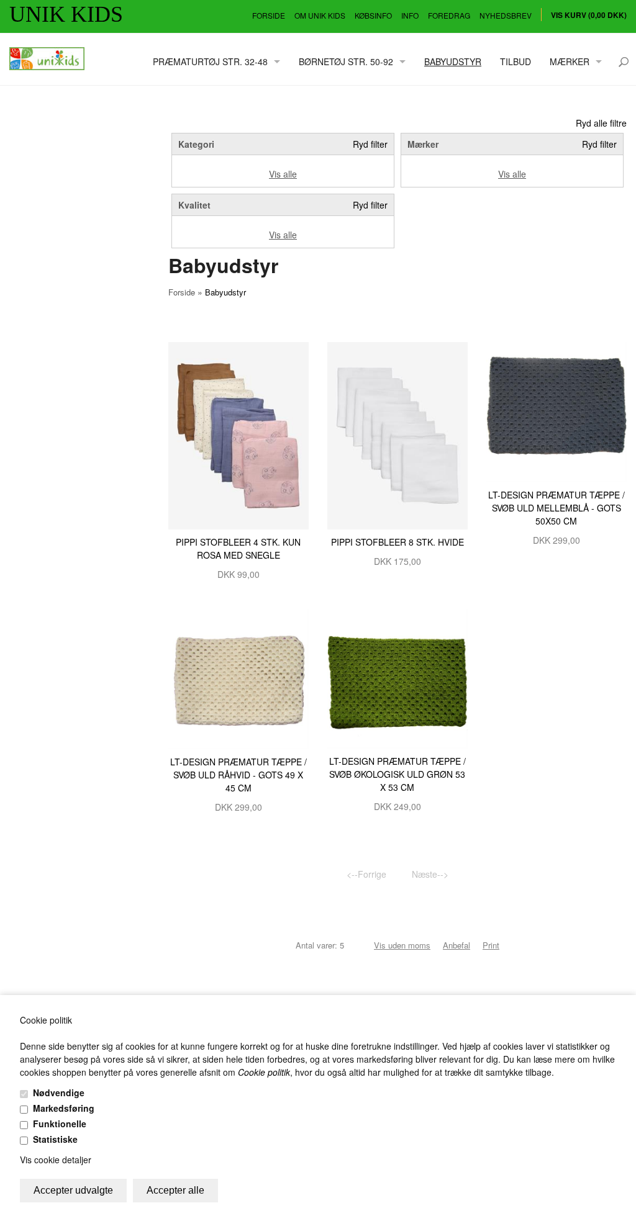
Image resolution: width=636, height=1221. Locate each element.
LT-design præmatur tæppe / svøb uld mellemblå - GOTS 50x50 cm (556, 508)
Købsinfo (373, 15)
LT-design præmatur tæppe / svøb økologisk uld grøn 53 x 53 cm (397, 774)
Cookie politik (264, 1072)
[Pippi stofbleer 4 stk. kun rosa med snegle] (238, 434)
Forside (268, 15)
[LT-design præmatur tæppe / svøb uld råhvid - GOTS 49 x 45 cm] (238, 677)
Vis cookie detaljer (55, 1159)
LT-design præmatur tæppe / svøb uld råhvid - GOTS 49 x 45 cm (238, 774)
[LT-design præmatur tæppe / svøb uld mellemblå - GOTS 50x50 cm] (556, 411)
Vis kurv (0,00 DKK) (589, 14)
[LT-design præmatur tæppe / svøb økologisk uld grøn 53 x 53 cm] (397, 677)
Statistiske (55, 1139)
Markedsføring (63, 1108)
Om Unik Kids (319, 15)
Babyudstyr (452, 61)
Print (491, 945)
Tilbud (515, 61)
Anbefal (456, 945)
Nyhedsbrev (505, 15)
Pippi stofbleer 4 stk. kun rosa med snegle (238, 548)
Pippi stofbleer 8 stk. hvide (397, 542)
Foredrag (449, 15)
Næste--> (430, 874)
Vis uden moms (402, 945)
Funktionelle (59, 1123)
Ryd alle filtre (601, 123)
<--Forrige (366, 874)
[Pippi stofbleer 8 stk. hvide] (397, 434)
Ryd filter (370, 144)
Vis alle (283, 174)
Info (410, 15)
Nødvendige (58, 1092)
